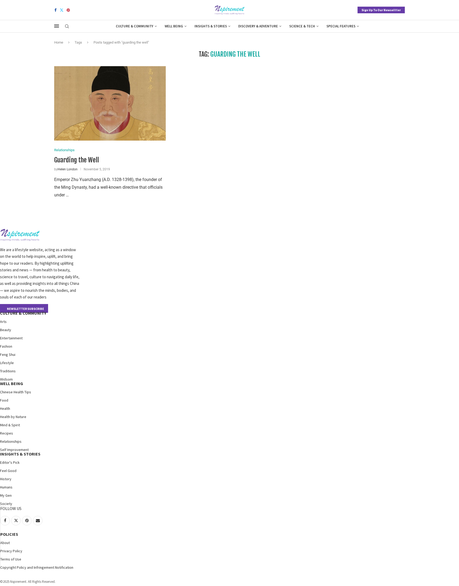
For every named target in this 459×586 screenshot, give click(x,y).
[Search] (67, 26)
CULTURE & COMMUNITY (23, 313)
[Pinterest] (68, 10)
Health (5, 408)
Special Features (340, 26)
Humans (6, 487)
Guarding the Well (76, 160)
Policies (9, 534)
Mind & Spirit (10, 425)
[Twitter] (62, 10)
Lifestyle (7, 363)
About (5, 543)
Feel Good (8, 471)
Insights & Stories (210, 26)
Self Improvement (14, 450)
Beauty (5, 330)
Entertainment (11, 338)
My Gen (6, 495)
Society (6, 503)
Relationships (11, 441)
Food (4, 400)
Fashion (6, 346)
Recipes (6, 433)
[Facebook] (55, 10)
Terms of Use (10, 559)
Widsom (6, 379)
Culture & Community (134, 26)
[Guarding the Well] (110, 103)
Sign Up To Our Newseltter (381, 10)
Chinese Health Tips (15, 392)
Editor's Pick (10, 462)
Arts (3, 321)
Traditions (8, 371)
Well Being (174, 26)
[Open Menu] (56, 26)
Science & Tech (302, 26)
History (5, 479)
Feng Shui (7, 354)
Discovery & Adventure (258, 26)
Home (58, 42)
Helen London (68, 169)
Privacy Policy (11, 551)
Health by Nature (13, 417)
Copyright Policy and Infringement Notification (36, 567)
